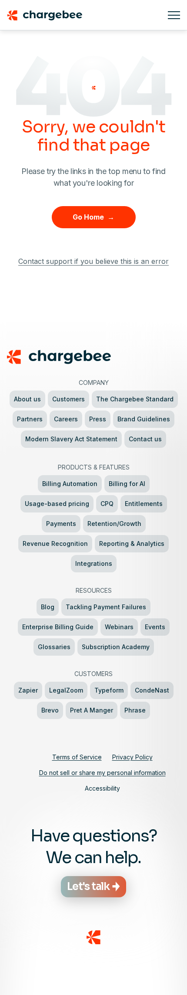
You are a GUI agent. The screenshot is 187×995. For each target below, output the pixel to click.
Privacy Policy (132, 757)
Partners (30, 419)
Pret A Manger (91, 710)
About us (27, 399)
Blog (47, 607)
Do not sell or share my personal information (102, 772)
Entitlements (144, 503)
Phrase (135, 710)
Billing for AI (127, 483)
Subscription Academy (116, 646)
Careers (66, 419)
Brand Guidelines (143, 419)
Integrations (93, 563)
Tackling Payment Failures (106, 607)
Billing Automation (69, 483)
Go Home (93, 217)
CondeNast (152, 690)
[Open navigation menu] (174, 15)
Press (97, 419)
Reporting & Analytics (131, 543)
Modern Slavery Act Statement (71, 439)
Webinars (119, 626)
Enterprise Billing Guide (58, 626)
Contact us (145, 439)
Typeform (109, 690)
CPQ (107, 503)
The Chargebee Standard (135, 399)
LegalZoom (66, 690)
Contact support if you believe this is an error (93, 261)
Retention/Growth (114, 523)
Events (155, 626)
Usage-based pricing (57, 503)
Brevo (50, 710)
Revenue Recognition (55, 543)
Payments (61, 523)
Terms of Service (77, 757)
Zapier (28, 690)
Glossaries (54, 646)
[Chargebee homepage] (84, 15)
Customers (68, 399)
